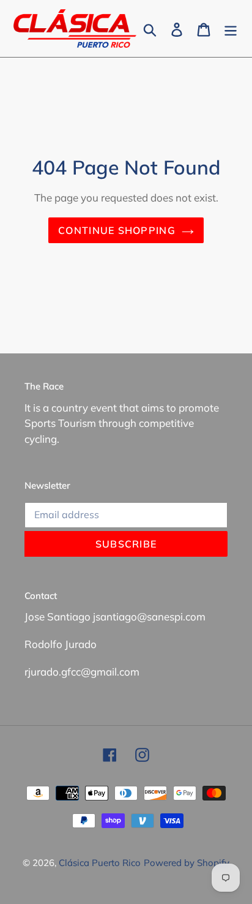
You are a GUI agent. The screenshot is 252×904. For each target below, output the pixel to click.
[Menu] (230, 28)
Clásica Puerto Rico (100, 862)
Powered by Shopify (186, 862)
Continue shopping (117, 230)
